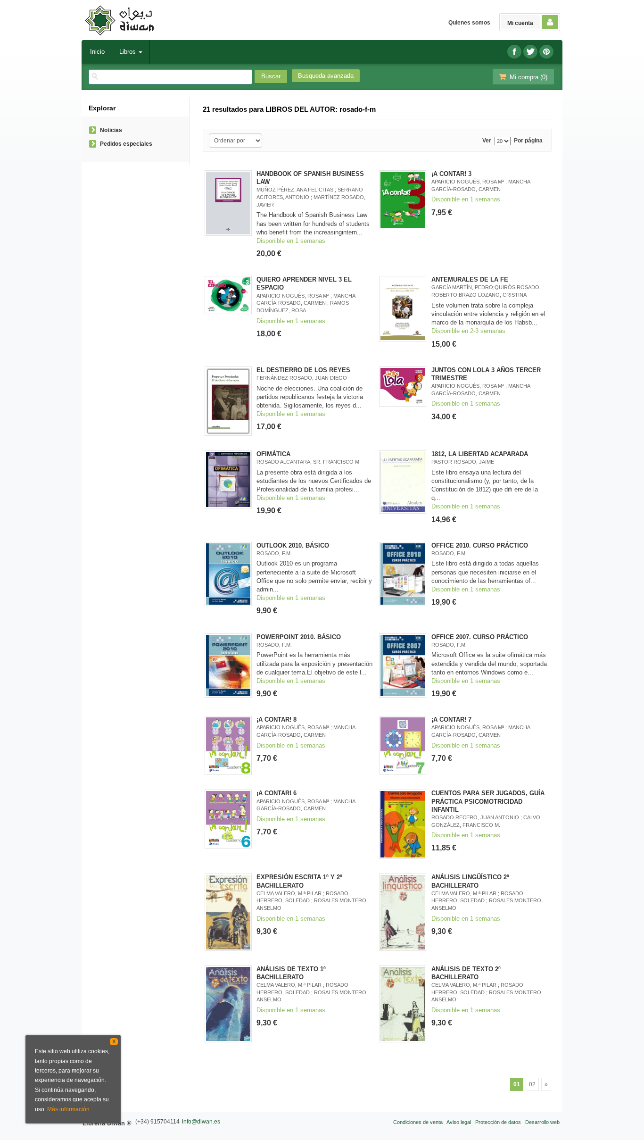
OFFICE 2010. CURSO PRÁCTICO (479, 545)
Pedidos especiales (126, 144)
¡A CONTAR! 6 (276, 793)
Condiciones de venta (418, 1122)
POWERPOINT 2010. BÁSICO (298, 637)
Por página (528, 140)
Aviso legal (458, 1122)
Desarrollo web (542, 1122)
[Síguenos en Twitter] (530, 51)
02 (532, 1084)
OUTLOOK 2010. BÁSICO (292, 545)
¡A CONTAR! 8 (276, 719)
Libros (128, 51)
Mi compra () (527, 77)
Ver (486, 140)
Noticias (111, 130)
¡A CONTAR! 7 (451, 719)
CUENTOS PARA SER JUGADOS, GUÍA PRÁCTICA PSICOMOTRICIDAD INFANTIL (488, 801)
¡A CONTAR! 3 (451, 173)
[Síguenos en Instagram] (546, 51)
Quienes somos (469, 22)
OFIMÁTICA (273, 454)
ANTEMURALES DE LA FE (469, 279)
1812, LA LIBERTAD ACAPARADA (479, 454)
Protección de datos (498, 1122)
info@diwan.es (201, 1121)
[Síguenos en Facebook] (514, 51)
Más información (68, 1109)
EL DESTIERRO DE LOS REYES (303, 370)
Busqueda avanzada (326, 75)
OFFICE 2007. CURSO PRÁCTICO (479, 637)
